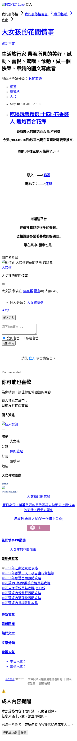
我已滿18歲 (10, 732)
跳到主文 (8, 43)
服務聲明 (44, 683)
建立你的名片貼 (9, 492)
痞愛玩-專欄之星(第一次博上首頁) (38, 523)
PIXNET (19, 679)
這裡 (47, 175)
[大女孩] (3, 488)
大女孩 (6, 267)
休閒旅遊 (35, 78)
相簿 (13, 87)
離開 (23, 732)
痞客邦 (28, 291)
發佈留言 (8, 343)
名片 (13, 97)
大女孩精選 (35, 302)
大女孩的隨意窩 (38, 496)
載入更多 (8, 317)
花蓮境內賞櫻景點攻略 (21, 603)
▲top (5, 310)
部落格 (15, 92)
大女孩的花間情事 (28, 32)
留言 (37, 291)
